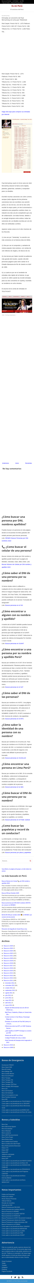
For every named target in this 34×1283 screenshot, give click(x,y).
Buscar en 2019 (8, 960)
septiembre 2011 (10, 990)
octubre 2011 (9, 988)
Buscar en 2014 (8, 973)
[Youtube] (19, 1277)
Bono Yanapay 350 (7, 1082)
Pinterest (4, 1269)
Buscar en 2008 (8, 1047)
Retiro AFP (5, 1152)
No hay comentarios (10, 315)
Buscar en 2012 (8, 978)
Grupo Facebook (7, 1261)
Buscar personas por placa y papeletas (18, 852)
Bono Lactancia (6, 1133)
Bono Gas (5, 1124)
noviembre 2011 (10, 985)
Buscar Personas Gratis (17, 2)
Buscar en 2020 (8, 958)
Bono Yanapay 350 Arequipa (10, 1086)
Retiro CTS (5, 1148)
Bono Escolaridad (7, 1128)
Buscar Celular (6, 2)
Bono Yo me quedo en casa (10, 1095)
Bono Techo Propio (7, 1137)
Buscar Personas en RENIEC (10, 1211)
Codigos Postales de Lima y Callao (15, 1038)
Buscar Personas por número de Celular (13, 1220)
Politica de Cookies (7, 1196)
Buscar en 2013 (8, 975)
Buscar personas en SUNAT (14, 643)
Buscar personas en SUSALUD (15, 758)
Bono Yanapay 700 (7, 1080)
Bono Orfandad (6, 1131)
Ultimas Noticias (6, 1201)
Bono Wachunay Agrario (9, 1126)
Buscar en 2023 (8, 951)
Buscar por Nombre (6, 1)
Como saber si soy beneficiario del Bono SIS (15, 1163)
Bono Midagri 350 (7, 1071)
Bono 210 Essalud (7, 1090)
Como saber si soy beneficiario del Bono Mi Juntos (16, 1112)
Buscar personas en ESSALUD (11, 1216)
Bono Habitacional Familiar (10, 1141)
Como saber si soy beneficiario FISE (12, 1233)
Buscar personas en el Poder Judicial (17, 820)
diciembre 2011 (10, 983)
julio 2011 (8, 995)
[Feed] (22, 1277)
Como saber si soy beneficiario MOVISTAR (14, 1228)
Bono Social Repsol (7, 1075)
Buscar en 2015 (8, 970)
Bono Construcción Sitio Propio (11, 1143)
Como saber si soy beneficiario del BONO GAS (15, 1110)
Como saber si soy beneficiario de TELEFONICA (16, 1101)
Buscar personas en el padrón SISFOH (13, 1213)
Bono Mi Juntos (6, 1069)
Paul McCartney (5, 15)
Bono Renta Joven (7, 1139)
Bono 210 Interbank (7, 1093)
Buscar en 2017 (8, 965)
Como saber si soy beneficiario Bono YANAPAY (16, 1226)
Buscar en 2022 (8, 953)
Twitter (4, 1263)
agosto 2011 (9, 993)
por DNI (22, 1)
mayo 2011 (8, 1000)
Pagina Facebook (7, 1271)
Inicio (17, 463)
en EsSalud (15, 1)
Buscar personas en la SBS (14, 787)
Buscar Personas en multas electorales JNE (14, 1222)
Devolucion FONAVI (8, 1065)
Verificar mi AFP (6, 1156)
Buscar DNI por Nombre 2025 (10, 893)
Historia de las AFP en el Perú (14, 1035)
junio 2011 (8, 998)
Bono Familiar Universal (9, 1097)
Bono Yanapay (6, 1078)
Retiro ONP (5, 1150)
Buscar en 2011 (8, 980)
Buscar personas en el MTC (14, 719)
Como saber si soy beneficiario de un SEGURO (16, 1103)
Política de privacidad (22, 1281)
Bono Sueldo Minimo (8, 1073)
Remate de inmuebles (8, 1203)
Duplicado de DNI (7, 1205)
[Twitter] (15, 1277)
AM (7, 1281)
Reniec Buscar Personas (9, 1198)
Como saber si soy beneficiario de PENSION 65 (16, 1169)
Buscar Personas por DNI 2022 (11, 1207)
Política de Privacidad (8, 1194)
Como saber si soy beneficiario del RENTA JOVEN (17, 1160)
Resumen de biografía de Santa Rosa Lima (14, 929)
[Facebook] (11, 1277)
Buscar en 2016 (8, 968)
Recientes (28, 463)
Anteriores (5, 463)
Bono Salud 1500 (7, 1067)
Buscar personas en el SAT (14, 687)
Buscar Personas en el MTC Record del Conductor (16, 1218)
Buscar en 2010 (8, 1045)
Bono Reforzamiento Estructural (11, 1146)
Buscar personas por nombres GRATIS (13, 1209)
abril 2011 (8, 1002)
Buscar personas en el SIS (14, 605)
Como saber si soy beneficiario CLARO (13, 1231)
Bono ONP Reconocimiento (10, 1135)
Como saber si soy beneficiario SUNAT (13, 1235)
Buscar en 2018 (8, 963)
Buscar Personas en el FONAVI (11, 1224)
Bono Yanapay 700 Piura (9, 1084)
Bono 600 (4, 1099)
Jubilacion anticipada (8, 1154)
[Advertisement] (17, 52)
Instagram (5, 1267)
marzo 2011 (8, 1005)
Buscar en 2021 (8, 955)
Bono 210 (4, 1088)
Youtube (4, 1265)
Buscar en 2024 (8, 948)
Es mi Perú (17, 5)
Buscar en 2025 (8, 946)
